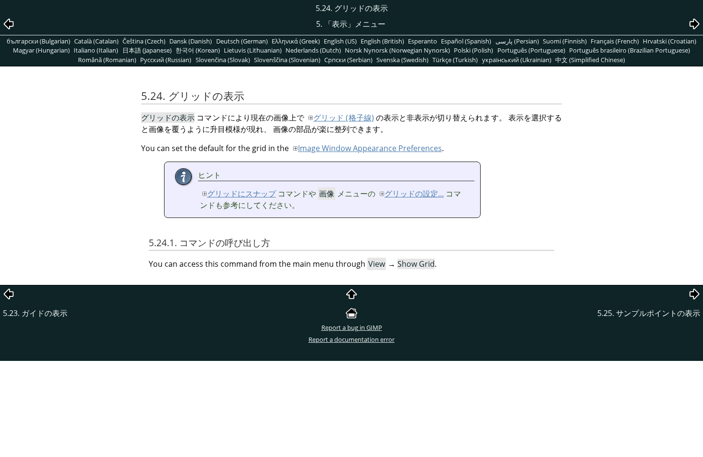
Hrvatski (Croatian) (669, 41)
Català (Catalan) (96, 41)
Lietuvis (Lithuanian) (253, 50)
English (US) (340, 41)
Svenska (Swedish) (402, 59)
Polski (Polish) (473, 50)
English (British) (382, 41)
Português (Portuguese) (531, 50)
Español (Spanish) (466, 41)
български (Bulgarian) (38, 41)
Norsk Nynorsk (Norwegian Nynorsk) (397, 50)
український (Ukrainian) (516, 59)
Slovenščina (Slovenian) (287, 59)
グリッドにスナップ (241, 193)
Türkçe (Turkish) (455, 59)
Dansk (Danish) (190, 41)
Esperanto (422, 41)
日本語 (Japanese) (147, 50)
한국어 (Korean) (198, 50)
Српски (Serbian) (348, 59)
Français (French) (615, 41)
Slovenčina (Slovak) (223, 59)
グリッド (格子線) (343, 117)
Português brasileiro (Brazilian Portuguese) (629, 50)
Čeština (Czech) (143, 41)
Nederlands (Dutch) (313, 50)
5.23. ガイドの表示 (35, 313)
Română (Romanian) (107, 59)
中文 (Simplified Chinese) (590, 59)
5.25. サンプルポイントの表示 (648, 313)
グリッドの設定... (414, 193)
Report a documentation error (351, 339)
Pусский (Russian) (165, 59)
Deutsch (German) (242, 41)
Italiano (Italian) (96, 50)
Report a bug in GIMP (351, 327)
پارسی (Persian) (517, 41)
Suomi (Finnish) (565, 41)
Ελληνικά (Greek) (296, 41)
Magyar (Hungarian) (41, 50)
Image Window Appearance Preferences (370, 148)
